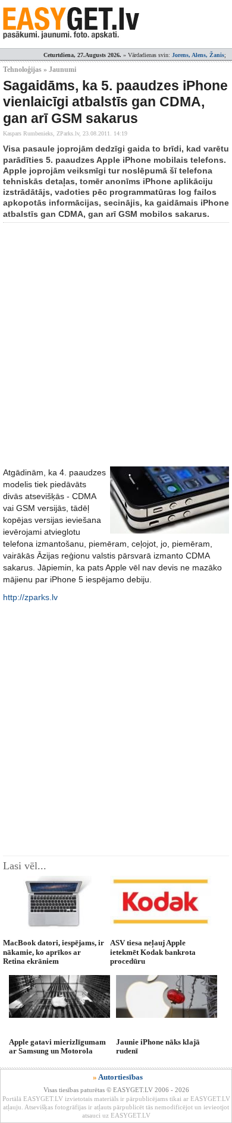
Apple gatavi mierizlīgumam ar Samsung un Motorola (57, 1046)
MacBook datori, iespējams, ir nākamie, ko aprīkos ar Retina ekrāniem (53, 952)
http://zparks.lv (30, 597)
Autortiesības (120, 1076)
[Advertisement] (116, 344)
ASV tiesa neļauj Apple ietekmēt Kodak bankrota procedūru (153, 952)
